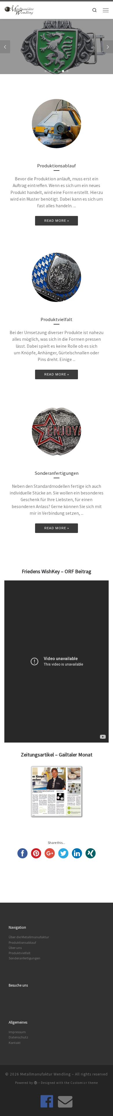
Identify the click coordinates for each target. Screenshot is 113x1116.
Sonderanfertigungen (24, 958)
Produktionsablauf (22, 942)
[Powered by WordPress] (35, 1082)
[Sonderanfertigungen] (56, 431)
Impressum (17, 1032)
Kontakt (15, 1042)
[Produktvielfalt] (56, 277)
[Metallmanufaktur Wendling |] (19, 9)
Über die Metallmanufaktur (29, 937)
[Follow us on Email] (65, 1101)
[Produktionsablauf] (56, 123)
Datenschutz (18, 1037)
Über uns (15, 947)
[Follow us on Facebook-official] (47, 1101)
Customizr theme (84, 1083)
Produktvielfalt (19, 953)
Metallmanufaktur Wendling (45, 1074)
